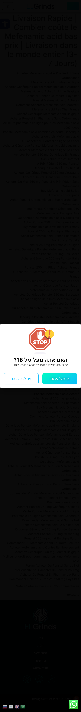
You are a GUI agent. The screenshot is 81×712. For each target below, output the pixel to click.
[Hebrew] (12, 706)
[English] (17, 706)
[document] (40, 356)
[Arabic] (23, 706)
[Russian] (6, 706)
